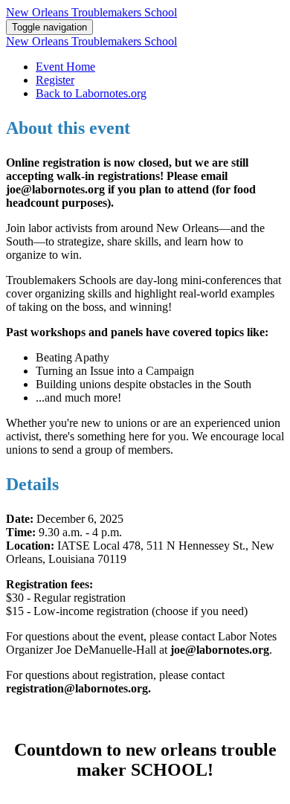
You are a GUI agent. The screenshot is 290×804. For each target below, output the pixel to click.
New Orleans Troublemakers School (91, 12)
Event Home (65, 66)
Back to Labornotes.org (91, 93)
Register (55, 80)
